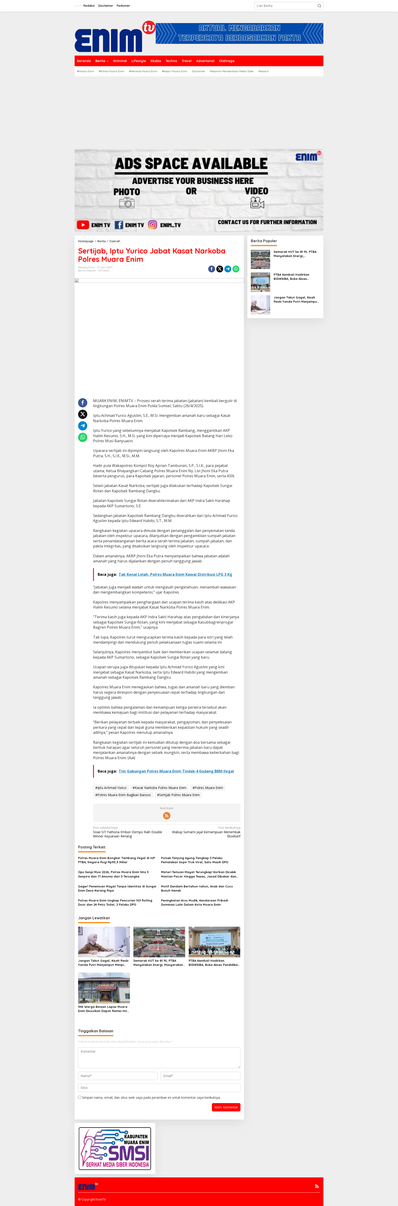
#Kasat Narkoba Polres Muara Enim (159, 787)
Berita (81, 270)
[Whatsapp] (235, 269)
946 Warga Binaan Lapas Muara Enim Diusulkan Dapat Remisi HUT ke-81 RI (103, 1009)
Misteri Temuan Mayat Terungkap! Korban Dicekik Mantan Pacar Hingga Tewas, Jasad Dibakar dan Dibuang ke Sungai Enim (198, 874)
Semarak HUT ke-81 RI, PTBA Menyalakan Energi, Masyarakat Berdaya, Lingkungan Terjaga (158, 963)
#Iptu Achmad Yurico (110, 787)
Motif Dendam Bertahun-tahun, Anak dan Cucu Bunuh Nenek (197, 888)
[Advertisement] (199, 111)
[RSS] (166, 815)
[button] (319, 6)
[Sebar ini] (211, 269)
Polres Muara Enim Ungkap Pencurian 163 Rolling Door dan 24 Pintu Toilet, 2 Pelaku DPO (115, 902)
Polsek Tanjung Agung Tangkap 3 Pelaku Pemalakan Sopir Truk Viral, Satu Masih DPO (194, 860)
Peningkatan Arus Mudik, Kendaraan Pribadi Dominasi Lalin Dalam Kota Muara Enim (194, 902)
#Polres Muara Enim (208, 787)
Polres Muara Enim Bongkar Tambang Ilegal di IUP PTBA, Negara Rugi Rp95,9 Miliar (116, 860)
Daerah (91, 270)
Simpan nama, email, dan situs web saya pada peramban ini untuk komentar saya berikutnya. (151, 1097)
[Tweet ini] (219, 269)
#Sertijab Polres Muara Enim (178, 795)
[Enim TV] (115, 33)
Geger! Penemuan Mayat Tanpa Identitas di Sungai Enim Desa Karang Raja (117, 888)
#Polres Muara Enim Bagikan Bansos (123, 795)
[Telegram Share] (227, 269)
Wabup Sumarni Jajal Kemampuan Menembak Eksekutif (206, 832)
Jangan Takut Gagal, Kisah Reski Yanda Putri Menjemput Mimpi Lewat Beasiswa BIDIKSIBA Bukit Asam (103, 963)
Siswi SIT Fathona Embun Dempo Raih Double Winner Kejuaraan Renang (127, 832)
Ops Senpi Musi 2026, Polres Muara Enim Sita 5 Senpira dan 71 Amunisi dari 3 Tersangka (113, 874)
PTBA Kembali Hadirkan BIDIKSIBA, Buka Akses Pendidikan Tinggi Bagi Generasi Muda (214, 963)
